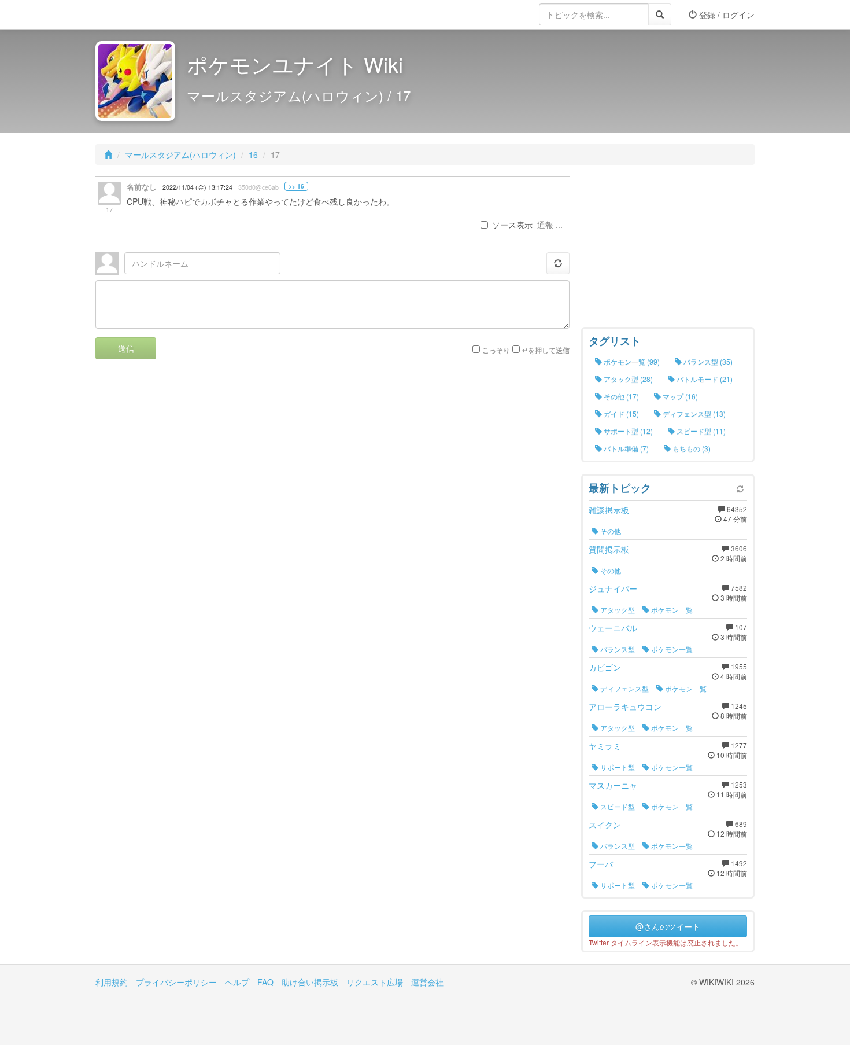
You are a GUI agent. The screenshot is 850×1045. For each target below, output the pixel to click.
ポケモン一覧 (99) (631, 361)
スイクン (605, 824)
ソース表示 (512, 224)
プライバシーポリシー (176, 982)
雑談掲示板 (609, 510)
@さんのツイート (667, 926)
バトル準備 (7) (625, 448)
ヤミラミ (605, 746)
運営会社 (427, 982)
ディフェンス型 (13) (693, 413)
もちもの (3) (691, 448)
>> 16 (296, 186)
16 (253, 154)
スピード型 (616, 806)
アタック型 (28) (627, 379)
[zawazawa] (142, 14)
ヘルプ (237, 982)
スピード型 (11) (700, 431)
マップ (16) (679, 396)
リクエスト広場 (374, 982)
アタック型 (616, 610)
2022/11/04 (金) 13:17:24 (197, 187)
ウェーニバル (613, 628)
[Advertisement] (668, 248)
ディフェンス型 (623, 688)
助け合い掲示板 (310, 982)
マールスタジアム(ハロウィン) (180, 154)
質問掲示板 (609, 549)
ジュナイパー (613, 588)
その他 (609, 531)
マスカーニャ (613, 785)
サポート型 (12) (627, 431)
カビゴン (605, 667)
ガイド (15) (620, 413)
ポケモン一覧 (671, 610)
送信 (126, 348)
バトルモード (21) (704, 379)
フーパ (601, 864)
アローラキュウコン (625, 706)
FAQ (265, 982)
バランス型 (616, 649)
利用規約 (111, 982)
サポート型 (616, 767)
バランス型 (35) (707, 361)
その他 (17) (620, 396)
